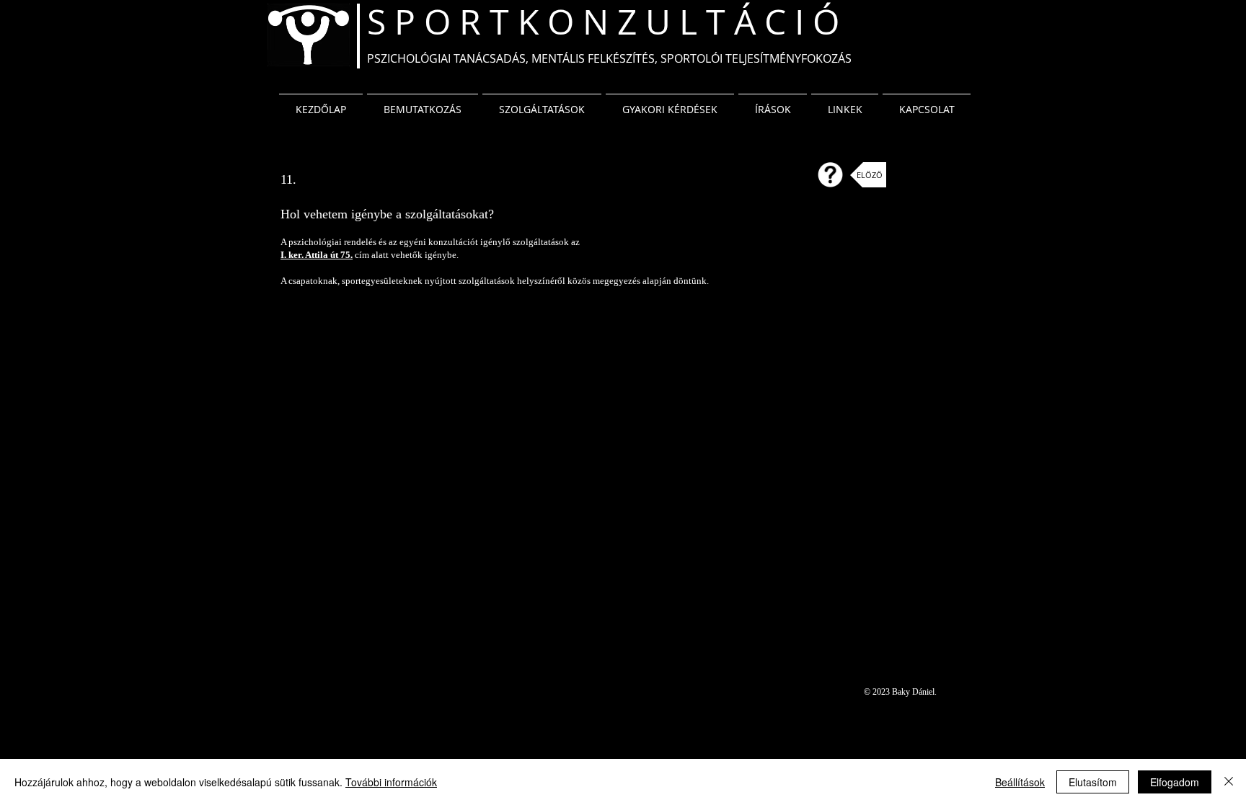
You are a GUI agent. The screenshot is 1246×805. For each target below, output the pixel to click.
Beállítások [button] (1020, 782)
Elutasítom (1093, 782)
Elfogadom (1174, 782)
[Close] (1228, 781)
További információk (391, 782)
